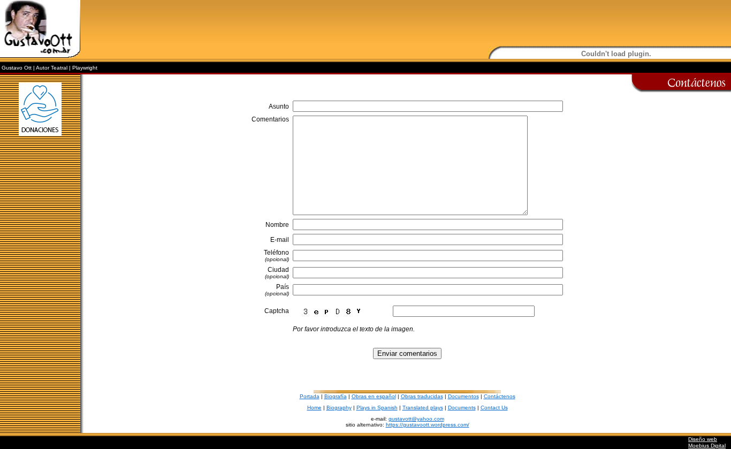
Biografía (335, 396)
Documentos (463, 396)
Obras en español (374, 396)
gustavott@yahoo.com (416, 419)
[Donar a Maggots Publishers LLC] (40, 142)
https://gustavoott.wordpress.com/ (427, 425)
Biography (339, 407)
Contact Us (494, 407)
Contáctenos (499, 396)
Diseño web (702, 439)
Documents (462, 407)
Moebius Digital (707, 445)
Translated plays (422, 407)
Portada (309, 396)
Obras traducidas (422, 396)
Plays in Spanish (377, 407)
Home (314, 407)
